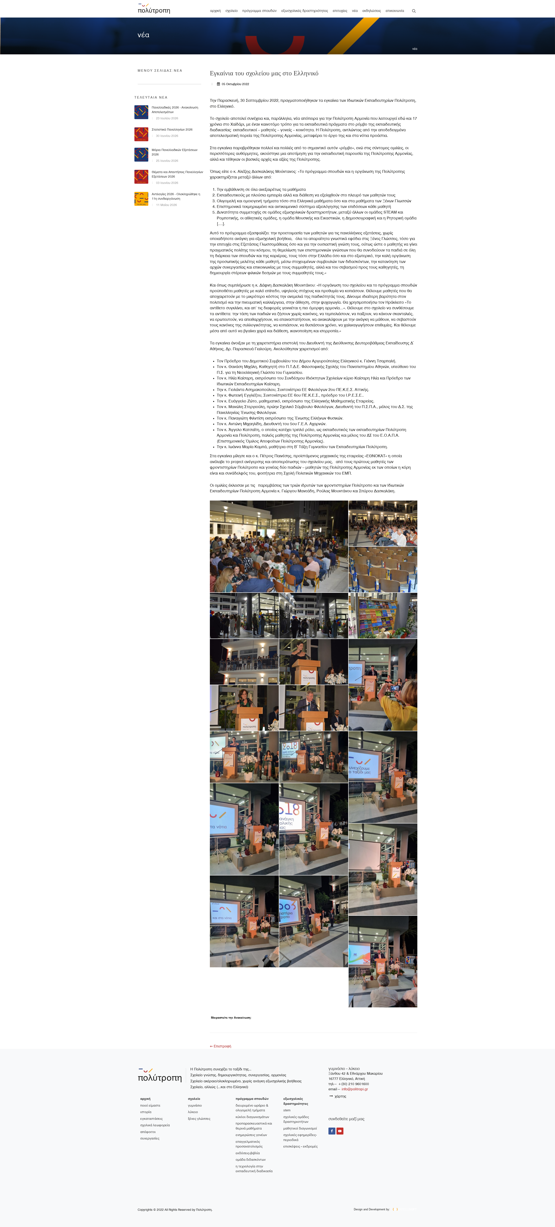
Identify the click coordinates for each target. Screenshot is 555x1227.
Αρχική (145, 1099)
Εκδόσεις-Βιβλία (248, 1153)
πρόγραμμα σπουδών (252, 1099)
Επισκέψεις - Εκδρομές (300, 1146)
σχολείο (194, 1099)
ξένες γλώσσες (199, 1119)
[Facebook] (331, 1131)
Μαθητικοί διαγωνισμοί (300, 1128)
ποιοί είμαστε (150, 1105)
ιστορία (145, 1112)
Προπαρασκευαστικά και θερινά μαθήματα (254, 1126)
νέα (414, 48)
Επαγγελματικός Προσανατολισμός (249, 1144)
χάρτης (340, 1096)
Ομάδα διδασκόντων (251, 1160)
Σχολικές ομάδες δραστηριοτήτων (296, 1119)
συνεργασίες (149, 1138)
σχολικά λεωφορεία (155, 1125)
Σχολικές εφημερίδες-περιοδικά (300, 1137)
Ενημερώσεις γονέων (251, 1135)
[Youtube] (339, 1131)
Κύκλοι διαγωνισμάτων (252, 1117)
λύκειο (193, 1112)
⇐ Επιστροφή (220, 1046)
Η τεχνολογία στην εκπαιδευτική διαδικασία (254, 1168)
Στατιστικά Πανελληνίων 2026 (172, 129)
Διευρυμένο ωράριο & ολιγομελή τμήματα (252, 1108)
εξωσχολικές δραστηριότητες (295, 1101)
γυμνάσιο (195, 1105)
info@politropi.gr (355, 1089)
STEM (287, 1110)
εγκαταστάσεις (151, 1119)
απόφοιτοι (148, 1132)
